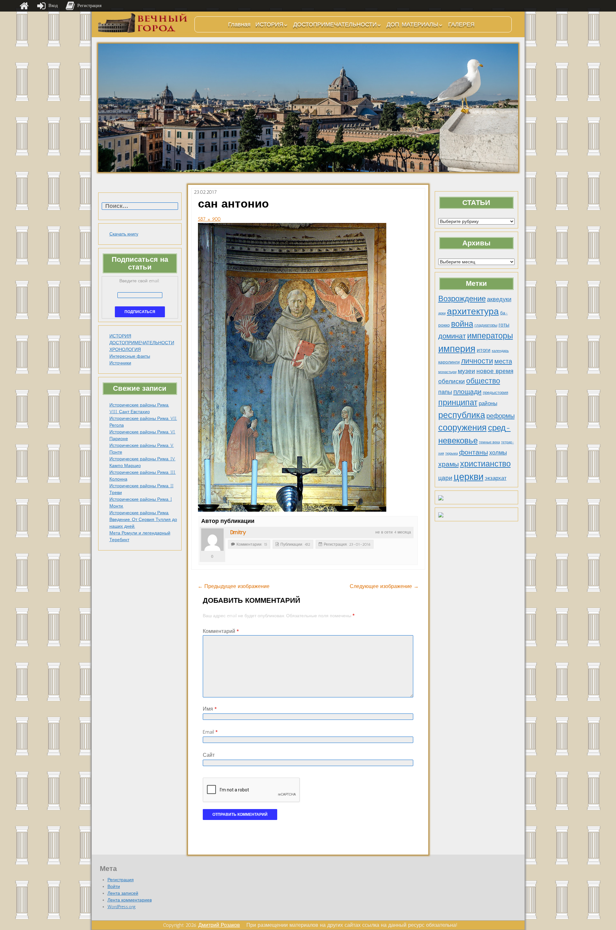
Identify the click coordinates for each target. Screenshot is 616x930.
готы (504, 325)
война (462, 323)
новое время (494, 371)
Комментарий (221, 631)
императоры (490, 335)
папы (445, 392)
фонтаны (473, 452)
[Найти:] (140, 206)
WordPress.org (121, 906)
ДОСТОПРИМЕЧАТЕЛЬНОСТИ (335, 24)
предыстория (495, 392)
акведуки (499, 299)
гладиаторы (486, 325)
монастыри (447, 372)
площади (467, 392)
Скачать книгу (123, 234)
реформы (500, 416)
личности (477, 361)
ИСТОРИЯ (269, 24)
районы (488, 403)
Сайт (209, 755)
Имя (210, 709)
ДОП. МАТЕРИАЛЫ (412, 24)
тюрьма (451, 453)
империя (456, 348)
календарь (500, 351)
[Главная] (24, 6)
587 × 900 (209, 219)
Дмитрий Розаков (219, 925)
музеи (466, 371)
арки (442, 313)
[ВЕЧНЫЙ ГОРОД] (143, 23)
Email (210, 732)
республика (461, 415)
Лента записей (122, 893)
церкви (468, 476)
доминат (452, 336)
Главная (239, 24)
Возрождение (462, 298)
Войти (113, 886)
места (503, 361)
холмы (498, 452)
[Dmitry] (212, 539)
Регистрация (120, 880)
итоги (484, 350)
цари (445, 478)
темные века (489, 442)
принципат (457, 402)
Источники (120, 363)
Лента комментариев (129, 900)
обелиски (451, 381)
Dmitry (238, 532)
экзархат (496, 478)
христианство (485, 463)
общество (483, 381)
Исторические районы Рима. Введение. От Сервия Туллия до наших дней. (143, 519)
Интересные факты (129, 356)
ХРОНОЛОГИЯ (125, 349)
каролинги (449, 361)
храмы (448, 464)
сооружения (462, 427)
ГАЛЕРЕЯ (461, 24)
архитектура (473, 311)
